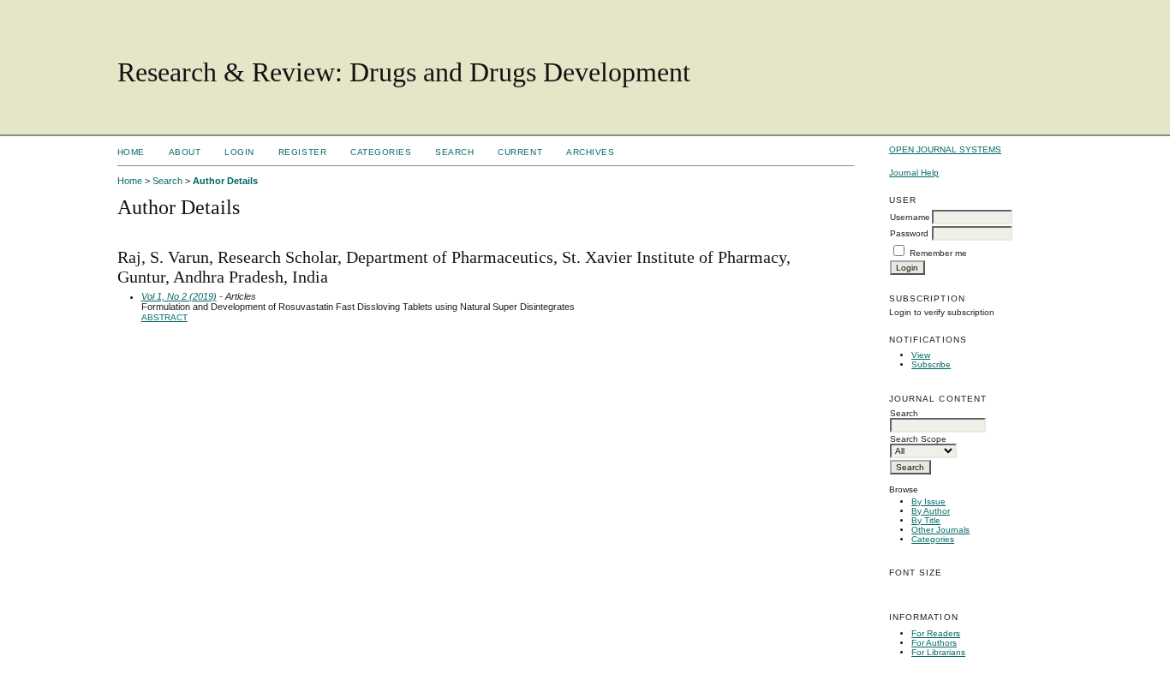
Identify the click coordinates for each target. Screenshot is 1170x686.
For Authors (934, 642)
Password (909, 233)
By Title (925, 520)
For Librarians (938, 652)
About (185, 152)
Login (239, 152)
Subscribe (931, 364)
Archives (590, 152)
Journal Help (914, 172)
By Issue (928, 501)
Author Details (225, 181)
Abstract (164, 317)
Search (454, 152)
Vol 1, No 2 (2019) (179, 296)
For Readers (935, 633)
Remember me (938, 253)
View (920, 355)
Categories (932, 539)
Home (131, 152)
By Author (930, 511)
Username (910, 217)
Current (520, 152)
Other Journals (940, 529)
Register (302, 152)
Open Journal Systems (945, 149)
